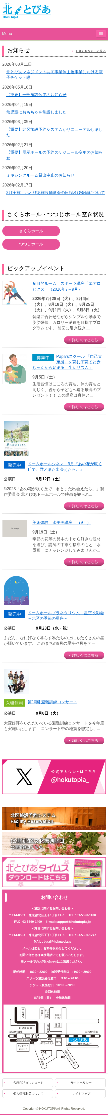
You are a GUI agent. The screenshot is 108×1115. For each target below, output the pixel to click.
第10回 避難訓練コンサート (52, 702)
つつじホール (31, 244)
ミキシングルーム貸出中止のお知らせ (40, 175)
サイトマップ (81, 1093)
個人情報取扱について (28, 1093)
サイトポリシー (81, 1083)
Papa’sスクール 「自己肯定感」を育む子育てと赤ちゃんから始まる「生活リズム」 (67, 362)
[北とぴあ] (26, 11)
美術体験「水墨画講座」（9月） (61, 522)
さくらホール (31, 231)
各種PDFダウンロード (28, 1083)
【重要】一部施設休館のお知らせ (36, 95)
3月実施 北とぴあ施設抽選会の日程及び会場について (55, 192)
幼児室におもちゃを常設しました (36, 112)
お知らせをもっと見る (91, 51)
